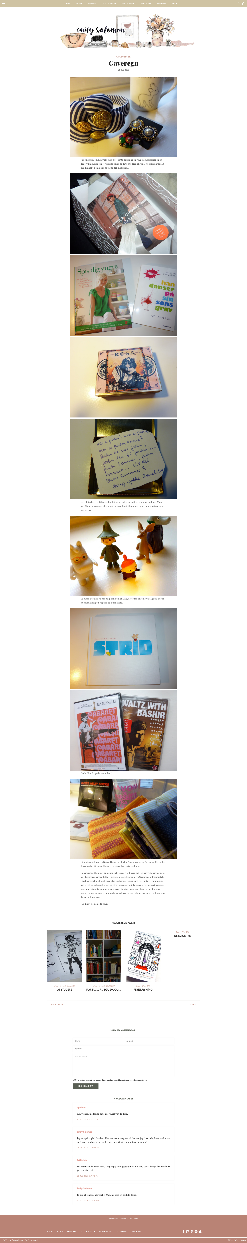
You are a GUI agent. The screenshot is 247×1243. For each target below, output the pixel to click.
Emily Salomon (84, 1131)
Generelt (62, 986)
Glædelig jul (57, 1004)
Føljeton (161, 3)
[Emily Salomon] (123, 27)
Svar (171, 1105)
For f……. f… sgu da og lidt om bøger (103, 989)
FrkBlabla (82, 1160)
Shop (174, 3)
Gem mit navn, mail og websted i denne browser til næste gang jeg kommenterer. (111, 1080)
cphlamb (81, 1107)
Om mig (49, 1231)
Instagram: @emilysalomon (123, 1218)
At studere (64, 989)
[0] (243, 3)
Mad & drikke (109, 3)
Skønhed (92, 3)
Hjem (68, 3)
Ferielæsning (143, 989)
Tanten (193, 1004)
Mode (79, 3)
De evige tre (182, 935)
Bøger (56, 986)
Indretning (128, 3)
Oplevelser (145, 3)
